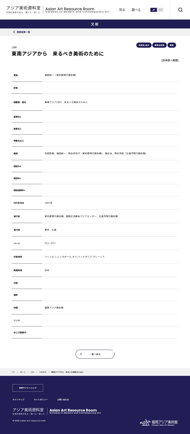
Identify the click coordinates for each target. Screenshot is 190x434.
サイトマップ (18, 400)
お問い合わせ (63, 400)
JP (153, 9)
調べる (22, 372)
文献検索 (42, 372)
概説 (172, 45)
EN (160, 9)
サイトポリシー (41, 400)
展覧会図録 (159, 45)
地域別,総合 (144, 45)
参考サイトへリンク (28, 387)
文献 (32, 372)
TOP (13, 372)
